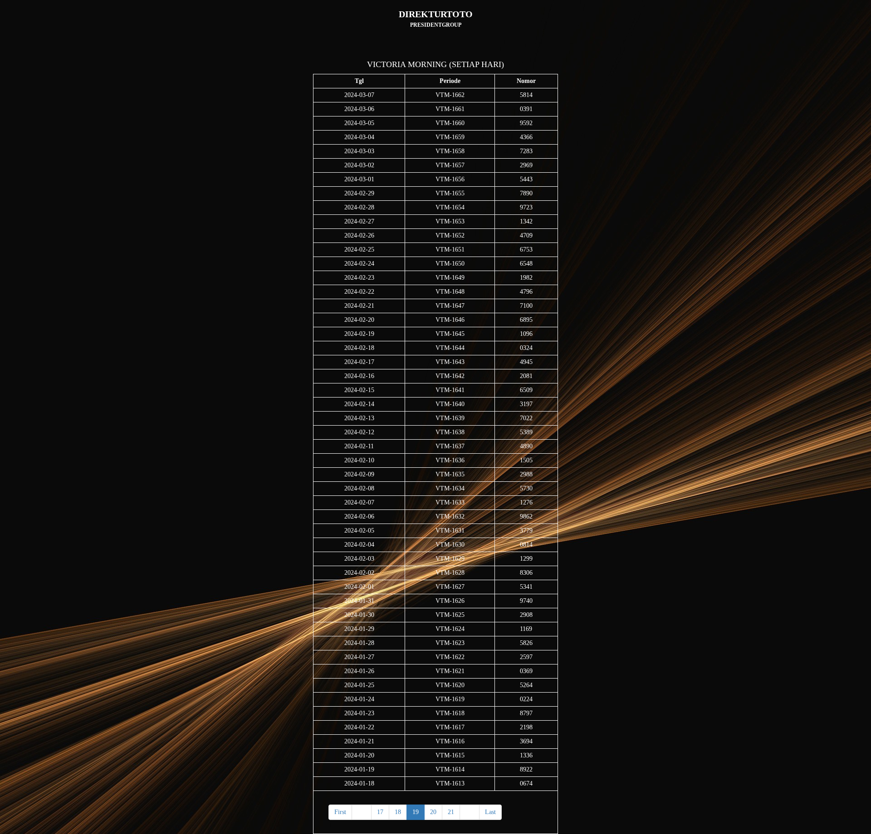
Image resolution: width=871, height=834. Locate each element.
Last (490, 812)
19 (415, 812)
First (340, 812)
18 (398, 812)
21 (451, 812)
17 (380, 812)
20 (433, 812)
